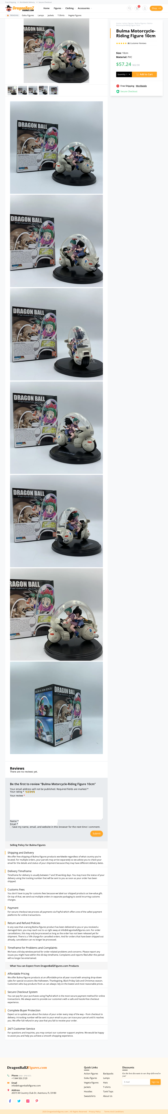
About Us (107, 1096)
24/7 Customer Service (21, 1028)
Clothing (69, 8)
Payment (13, 908)
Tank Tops (108, 1091)
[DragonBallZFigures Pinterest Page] (36, 1101)
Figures (57, 8)
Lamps (41, 15)
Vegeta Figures (74, 15)
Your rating (17, 791)
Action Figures (127, 23)
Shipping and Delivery (21, 852)
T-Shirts (61, 15)
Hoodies (88, 1091)
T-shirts (107, 1087)
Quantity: (122, 74)
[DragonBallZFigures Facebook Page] (10, 1101)
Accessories (84, 8)
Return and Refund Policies (24, 923)
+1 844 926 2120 (19, 1078)
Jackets (51, 15)
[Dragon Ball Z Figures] (27, 1068)
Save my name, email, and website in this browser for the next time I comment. (56, 826)
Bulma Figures (140, 23)
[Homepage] (19, 8)
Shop (154, 8)
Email (14, 824)
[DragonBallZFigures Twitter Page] (19, 1101)
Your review (17, 795)
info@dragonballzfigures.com (26, 1085)
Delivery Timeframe (20, 871)
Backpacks (108, 1073)
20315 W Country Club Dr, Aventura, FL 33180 (34, 1093)
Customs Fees (16, 889)
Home (46, 8)
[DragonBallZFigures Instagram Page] (27, 1101)
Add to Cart (146, 74)
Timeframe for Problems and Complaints (32, 947)
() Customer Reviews (137, 43)
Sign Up (155, 1082)
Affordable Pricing (18, 973)
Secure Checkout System (23, 992)
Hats (105, 1082)
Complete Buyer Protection (24, 1010)
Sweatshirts (90, 1096)
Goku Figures (28, 15)
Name (14, 821)
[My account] (144, 8)
